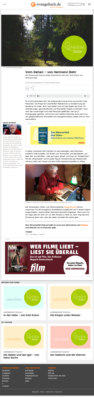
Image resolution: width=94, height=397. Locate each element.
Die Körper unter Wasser (65, 315)
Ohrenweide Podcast (12, 352)
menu (4, 4)
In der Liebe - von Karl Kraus (21, 315)
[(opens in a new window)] (57, 135)
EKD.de (51, 373)
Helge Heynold (70, 207)
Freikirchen (52, 378)
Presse (42, 392)
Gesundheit (33, 234)
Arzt (26, 234)
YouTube (5, 376)
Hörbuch (42, 234)
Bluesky (5, 381)
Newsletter (29, 373)
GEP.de (51, 371)
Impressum (58, 392)
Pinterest (5, 378)
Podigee (84, 225)
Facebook (6, 371)
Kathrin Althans (50, 82)
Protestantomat (31, 376)
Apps (27, 381)
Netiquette (35, 392)
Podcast (28, 378)
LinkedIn (5, 386)
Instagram (6, 373)
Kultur (58, 82)
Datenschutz (50, 392)
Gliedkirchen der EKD (56, 376)
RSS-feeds (29, 371)
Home (27, 88)
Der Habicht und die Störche (67, 355)
